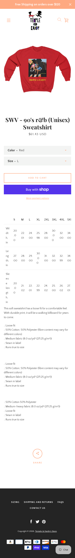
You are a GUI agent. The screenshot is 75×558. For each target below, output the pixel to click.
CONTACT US (37, 508)
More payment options (37, 198)
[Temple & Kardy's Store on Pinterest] (44, 521)
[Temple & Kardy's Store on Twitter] (37, 521)
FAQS (61, 502)
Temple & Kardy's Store (46, 531)
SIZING (15, 502)
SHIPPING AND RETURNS (38, 502)
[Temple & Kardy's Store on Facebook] (31, 521)
